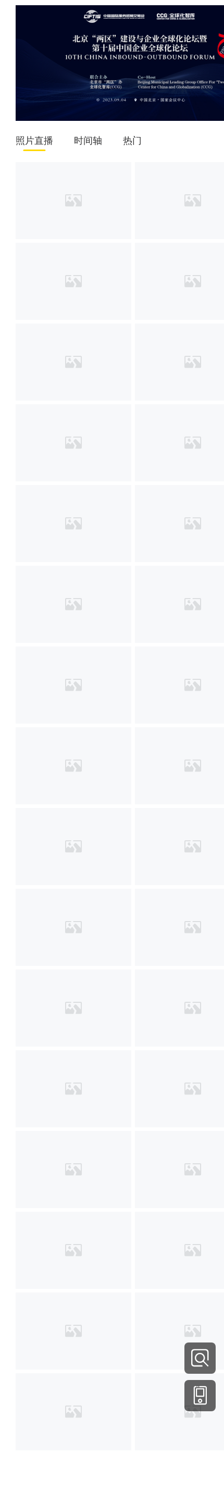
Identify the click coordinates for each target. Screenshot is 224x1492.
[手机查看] (200, 1395)
